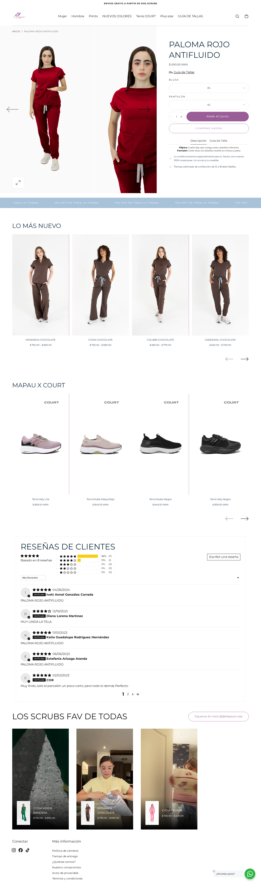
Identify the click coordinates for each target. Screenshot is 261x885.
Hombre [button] (77, 16)
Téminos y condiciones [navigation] (67, 878)
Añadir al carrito (217, 116)
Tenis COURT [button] (146, 16)
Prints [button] (93, 16)
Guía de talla (218, 140)
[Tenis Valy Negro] (220, 444)
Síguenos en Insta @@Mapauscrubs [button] (218, 716)
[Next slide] (144, 109)
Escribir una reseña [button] (223, 557)
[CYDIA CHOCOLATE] (100, 285)
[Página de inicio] (20, 16)
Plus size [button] (166, 16)
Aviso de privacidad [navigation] (65, 872)
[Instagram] (13, 850)
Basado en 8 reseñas (36, 560)
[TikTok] (27, 850)
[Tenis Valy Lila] (40, 444)
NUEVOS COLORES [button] (117, 16)
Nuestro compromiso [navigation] (66, 867)
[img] (42, 590)
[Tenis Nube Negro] (160, 444)
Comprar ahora (208, 128)
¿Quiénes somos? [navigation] (64, 861)
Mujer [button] (62, 16)
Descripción (198, 140)
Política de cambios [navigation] (65, 850)
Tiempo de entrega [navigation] (65, 856)
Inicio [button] (16, 31)
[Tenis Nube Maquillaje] (100, 444)
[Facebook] (20, 850)
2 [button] (128, 694)
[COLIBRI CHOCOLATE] (160, 285)
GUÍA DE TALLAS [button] (190, 16)
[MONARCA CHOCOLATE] (40, 285)
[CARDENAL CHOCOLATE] (220, 285)
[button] (237, 16)
